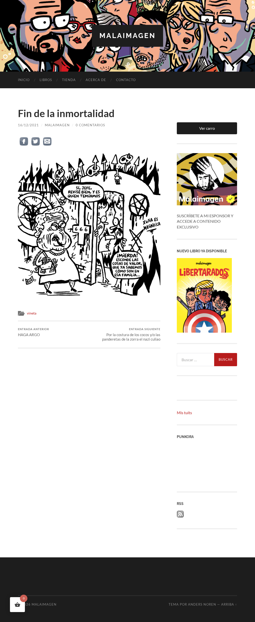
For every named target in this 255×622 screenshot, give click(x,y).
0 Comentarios (90, 125)
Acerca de (96, 80)
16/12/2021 (28, 125)
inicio (24, 80)
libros (46, 80)
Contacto (126, 80)
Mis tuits (184, 412)
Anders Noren (202, 604)
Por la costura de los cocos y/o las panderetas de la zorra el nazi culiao (131, 334)
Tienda (69, 80)
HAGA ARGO (33, 332)
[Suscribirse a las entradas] (180, 516)
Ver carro (207, 128)
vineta (31, 313)
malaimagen (127, 36)
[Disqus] (89, 411)
